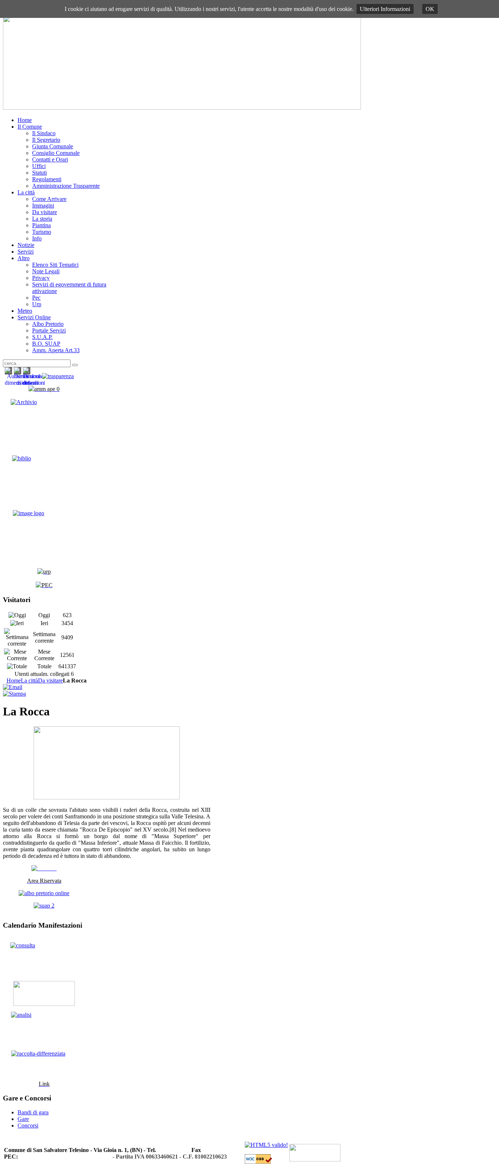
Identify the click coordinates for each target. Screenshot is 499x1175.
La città (29, 680)
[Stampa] (14, 694)
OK (430, 9)
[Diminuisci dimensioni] (34, 383)
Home (14, 680)
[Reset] (75, 365)
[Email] (12, 687)
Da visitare (50, 680)
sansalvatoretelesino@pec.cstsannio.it (65, 1156)
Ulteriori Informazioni (385, 9)
